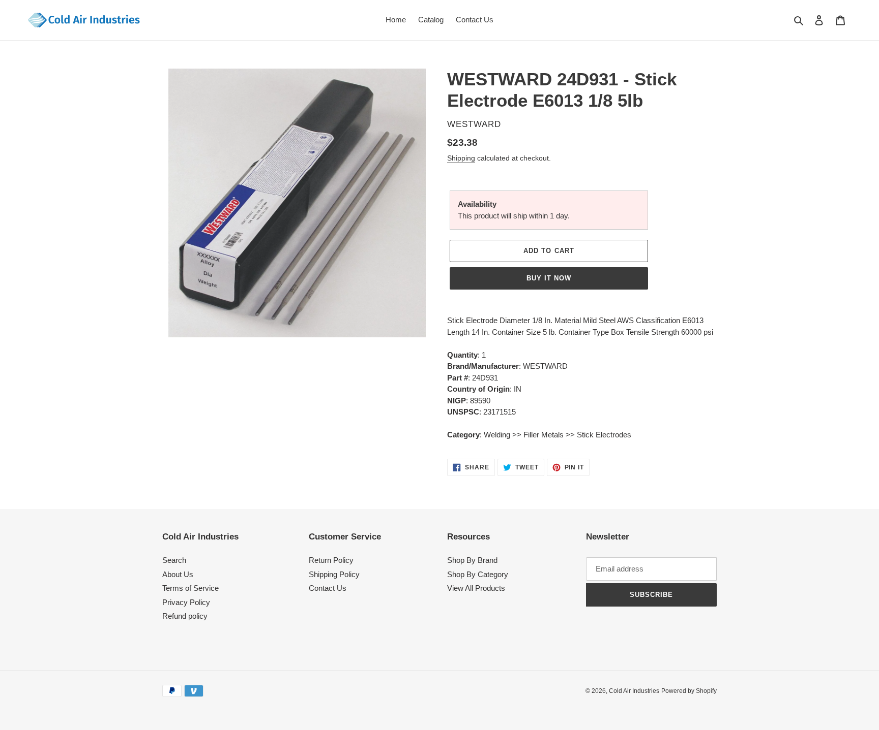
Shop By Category (477, 574)
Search (174, 560)
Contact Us (327, 588)
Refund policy (185, 616)
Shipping (461, 158)
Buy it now (548, 278)
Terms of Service (190, 588)
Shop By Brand (472, 560)
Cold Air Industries (634, 690)
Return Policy (331, 560)
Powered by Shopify (689, 690)
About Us (177, 574)
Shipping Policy (334, 574)
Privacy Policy (186, 602)
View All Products (476, 588)
